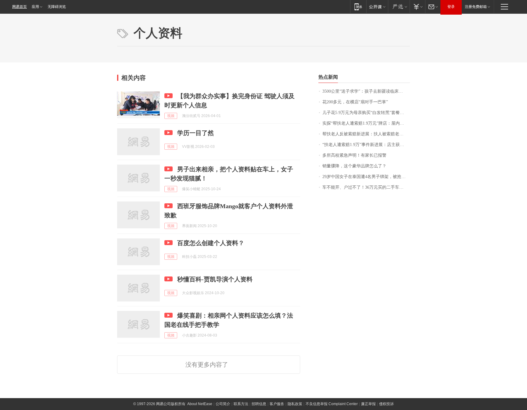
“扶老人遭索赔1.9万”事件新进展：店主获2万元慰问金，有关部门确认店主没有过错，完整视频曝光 (366, 144)
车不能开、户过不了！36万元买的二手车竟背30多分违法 (366, 187)
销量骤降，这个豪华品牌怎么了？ (354, 166)
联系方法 (241, 404)
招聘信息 (259, 404)
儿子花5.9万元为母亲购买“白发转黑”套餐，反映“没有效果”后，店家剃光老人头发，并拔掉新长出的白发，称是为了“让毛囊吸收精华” (366, 112)
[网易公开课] (377, 6)
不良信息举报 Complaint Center (332, 404)
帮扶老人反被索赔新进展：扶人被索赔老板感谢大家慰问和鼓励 (366, 134)
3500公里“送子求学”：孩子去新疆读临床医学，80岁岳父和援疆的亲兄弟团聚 (366, 91)
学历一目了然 (195, 133)
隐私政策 (295, 404)
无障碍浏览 (57, 7)
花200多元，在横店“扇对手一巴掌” (355, 102)
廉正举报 (368, 404)
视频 (170, 116)
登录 (451, 7)
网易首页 (19, 7)
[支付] (417, 6)
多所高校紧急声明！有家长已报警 (354, 155)
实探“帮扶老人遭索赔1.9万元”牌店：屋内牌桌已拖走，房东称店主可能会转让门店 (366, 123)
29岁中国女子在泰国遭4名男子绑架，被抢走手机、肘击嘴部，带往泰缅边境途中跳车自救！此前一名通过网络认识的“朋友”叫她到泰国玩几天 (366, 176)
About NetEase (199, 404)
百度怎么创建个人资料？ (210, 243)
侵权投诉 (386, 404)
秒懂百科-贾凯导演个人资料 (215, 279)
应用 (35, 7)
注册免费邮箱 (476, 7)
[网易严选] (399, 6)
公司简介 (223, 404)
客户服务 (277, 404)
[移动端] (358, 6)
